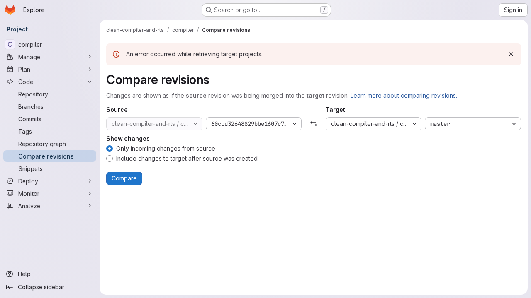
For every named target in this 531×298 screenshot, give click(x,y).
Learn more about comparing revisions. (404, 95)
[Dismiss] (511, 54)
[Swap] (313, 123)
